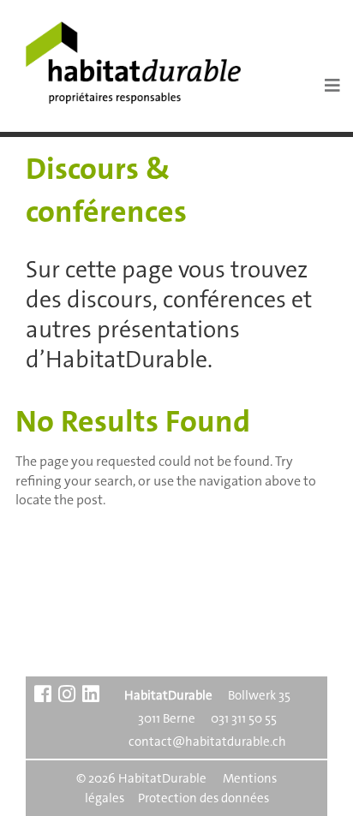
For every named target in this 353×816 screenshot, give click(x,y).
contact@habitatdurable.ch (207, 741)
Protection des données (203, 798)
